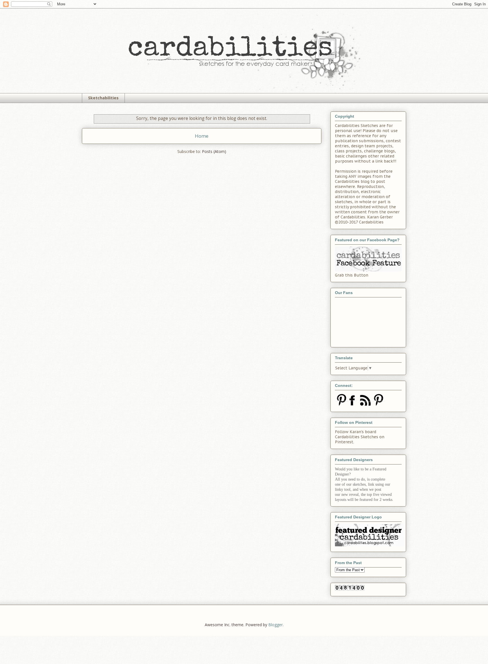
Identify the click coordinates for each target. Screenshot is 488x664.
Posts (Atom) (214, 151)
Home (201, 136)
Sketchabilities (103, 97)
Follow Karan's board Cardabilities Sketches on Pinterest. (359, 436)
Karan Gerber (380, 217)
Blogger (275, 624)
